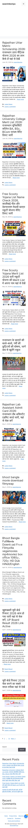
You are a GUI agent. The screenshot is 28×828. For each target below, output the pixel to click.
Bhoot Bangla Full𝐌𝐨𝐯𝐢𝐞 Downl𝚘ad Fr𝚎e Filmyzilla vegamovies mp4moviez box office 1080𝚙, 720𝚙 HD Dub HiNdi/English (12, 551)
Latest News (8, 104)
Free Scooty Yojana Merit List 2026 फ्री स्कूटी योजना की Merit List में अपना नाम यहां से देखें (13, 277)
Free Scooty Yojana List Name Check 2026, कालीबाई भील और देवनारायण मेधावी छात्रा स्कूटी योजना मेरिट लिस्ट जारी (13, 203)
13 (9, 738)
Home (6, 816)
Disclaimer (18, 818)
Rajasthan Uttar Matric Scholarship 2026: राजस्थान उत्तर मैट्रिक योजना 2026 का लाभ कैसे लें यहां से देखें (14, 50)
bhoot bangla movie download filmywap (12, 480)
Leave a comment (10, 106)
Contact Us (10, 818)
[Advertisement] (14, 22)
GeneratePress (14, 825)
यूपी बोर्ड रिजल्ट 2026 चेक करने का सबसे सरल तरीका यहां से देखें (13, 683)
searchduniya (8, 4)
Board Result (8, 669)
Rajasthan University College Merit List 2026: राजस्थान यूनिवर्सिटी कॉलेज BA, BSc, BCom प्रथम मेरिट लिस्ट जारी (13, 125)
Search (4, 747)
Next (13, 738)
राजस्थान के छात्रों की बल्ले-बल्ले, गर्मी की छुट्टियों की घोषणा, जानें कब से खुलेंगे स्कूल (14, 344)
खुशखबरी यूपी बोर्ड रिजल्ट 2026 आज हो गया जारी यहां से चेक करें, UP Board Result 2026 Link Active (13, 618)
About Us (21, 816)
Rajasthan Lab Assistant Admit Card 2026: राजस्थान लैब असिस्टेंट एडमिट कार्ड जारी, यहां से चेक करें (13, 412)
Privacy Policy (13, 816)
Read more (20, 99)
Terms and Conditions (14, 821)
